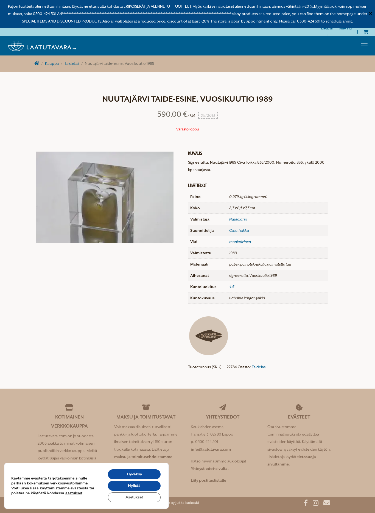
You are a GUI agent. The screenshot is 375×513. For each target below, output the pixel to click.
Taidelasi (72, 63)
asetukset (73, 493)
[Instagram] (313, 504)
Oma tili (345, 28)
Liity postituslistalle (208, 480)
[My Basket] (365, 32)
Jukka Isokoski (187, 503)
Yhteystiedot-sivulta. (210, 468)
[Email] (324, 504)
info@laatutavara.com (211, 449)
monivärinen (240, 241)
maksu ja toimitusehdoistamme (143, 457)
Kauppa (52, 63)
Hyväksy (134, 474)
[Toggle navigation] (364, 46)
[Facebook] (304, 504)
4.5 (231, 287)
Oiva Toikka (239, 230)
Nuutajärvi (238, 219)
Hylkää (134, 485)
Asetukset (134, 497)
